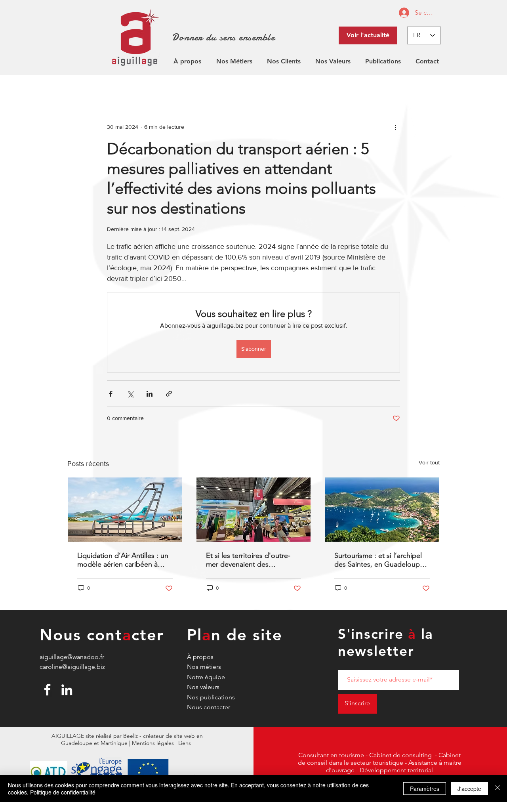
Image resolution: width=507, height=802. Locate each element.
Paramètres (424, 788)
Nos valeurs (203, 687)
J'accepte (469, 788)
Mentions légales (153, 743)
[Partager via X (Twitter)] (130, 393)
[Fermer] (497, 788)
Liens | (186, 743)
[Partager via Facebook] (110, 393)
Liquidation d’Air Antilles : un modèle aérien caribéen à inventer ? (122, 560)
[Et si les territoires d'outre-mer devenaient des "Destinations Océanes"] (253, 509)
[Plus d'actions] (395, 127)
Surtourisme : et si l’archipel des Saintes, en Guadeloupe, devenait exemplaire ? (380, 560)
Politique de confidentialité (62, 792)
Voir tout (429, 462)
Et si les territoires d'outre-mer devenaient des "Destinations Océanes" (248, 560)
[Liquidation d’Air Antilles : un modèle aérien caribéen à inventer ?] (125, 509)
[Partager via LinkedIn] (149, 393)
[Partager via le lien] (169, 393)
